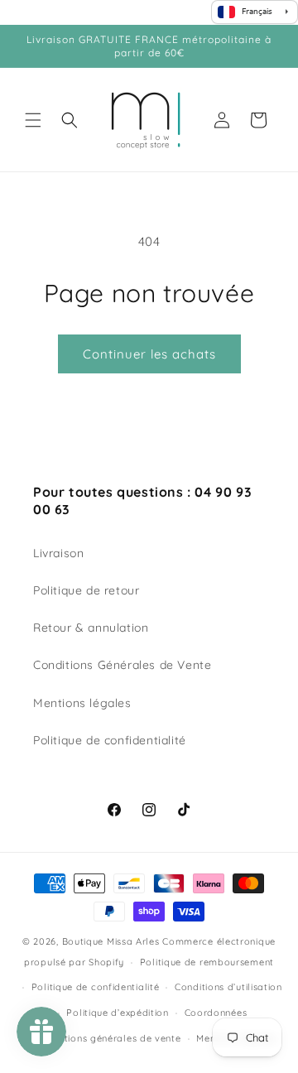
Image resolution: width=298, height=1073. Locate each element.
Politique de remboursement (207, 962)
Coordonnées (216, 1012)
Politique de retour (86, 590)
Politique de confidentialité (109, 740)
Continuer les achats (149, 354)
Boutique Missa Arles (111, 941)
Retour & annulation (90, 627)
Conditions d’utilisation (228, 987)
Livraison (58, 553)
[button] (33, 120)
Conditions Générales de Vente (122, 664)
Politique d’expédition (117, 1012)
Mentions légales (82, 702)
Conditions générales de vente (108, 1038)
